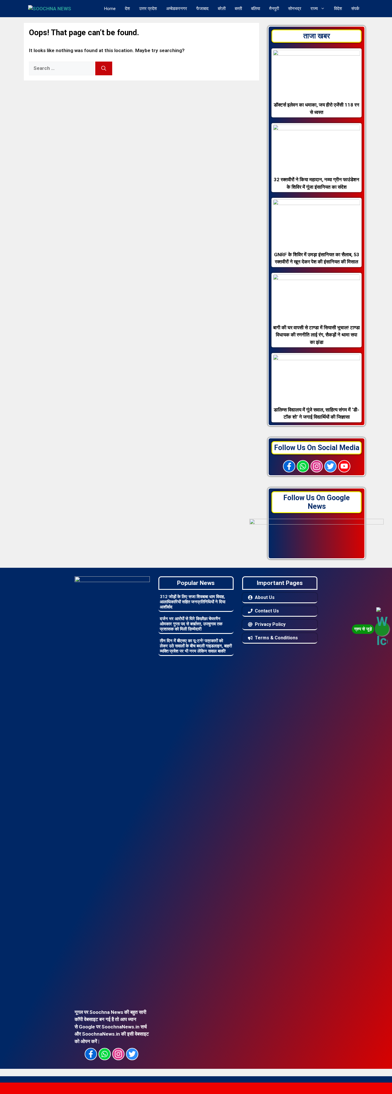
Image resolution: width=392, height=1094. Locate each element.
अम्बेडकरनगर (176, 8)
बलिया (255, 8)
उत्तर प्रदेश (148, 8)
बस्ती (238, 8)
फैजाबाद (202, 8)
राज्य (314, 8)
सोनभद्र (294, 8)
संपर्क (355, 8)
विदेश (338, 8)
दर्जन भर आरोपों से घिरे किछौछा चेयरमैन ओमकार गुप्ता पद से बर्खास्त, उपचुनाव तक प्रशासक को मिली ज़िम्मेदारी (191, 624)
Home (110, 8)
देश (127, 8)
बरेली (222, 8)
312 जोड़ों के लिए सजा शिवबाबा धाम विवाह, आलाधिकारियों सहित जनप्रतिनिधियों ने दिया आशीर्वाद (192, 602)
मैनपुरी (274, 8)
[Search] (103, 68)
